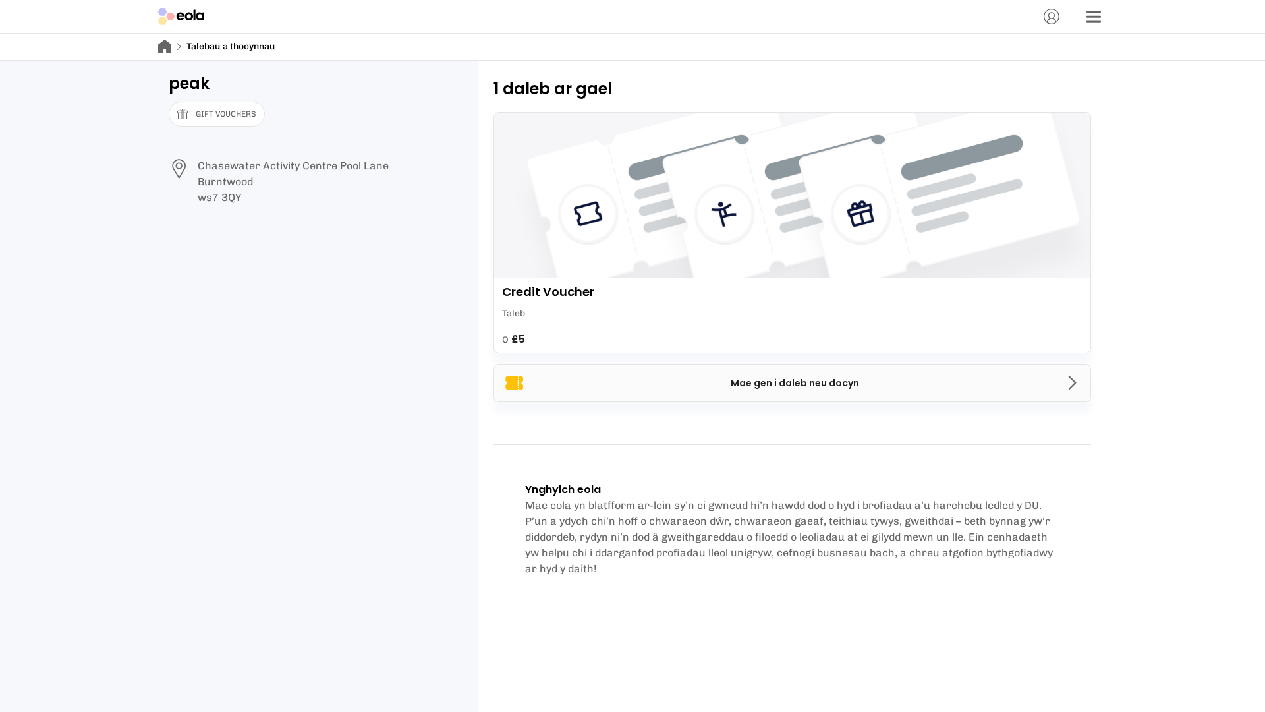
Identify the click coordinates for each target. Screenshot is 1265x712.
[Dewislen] (1094, 16)
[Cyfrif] (1051, 16)
